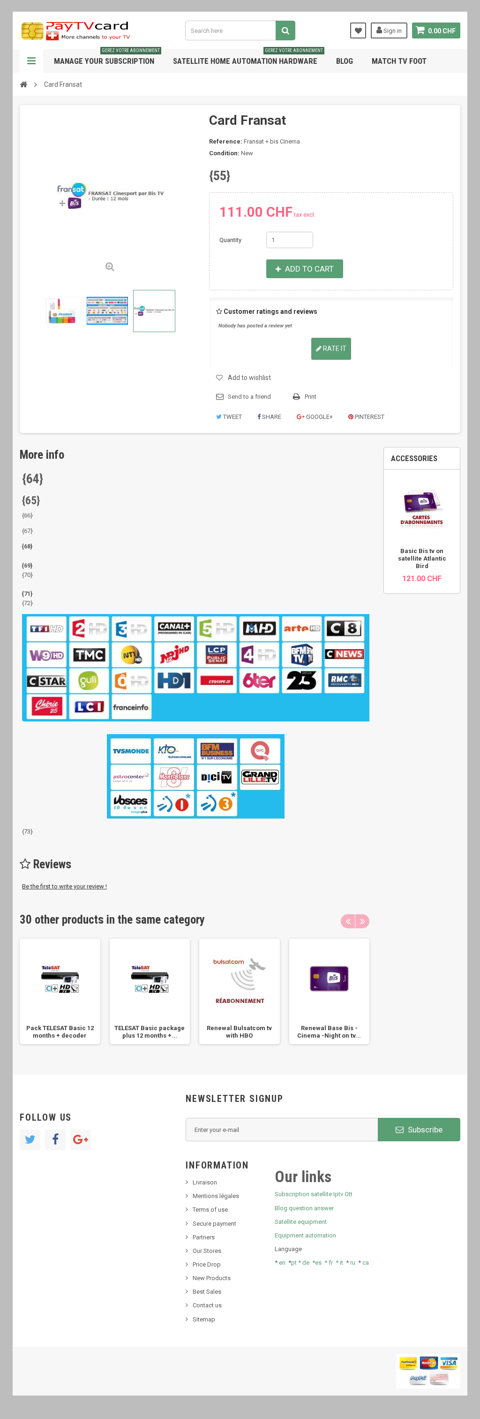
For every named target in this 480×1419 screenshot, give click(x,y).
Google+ (319, 416)
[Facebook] (55, 1140)
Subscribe (424, 1129)
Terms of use (210, 1209)
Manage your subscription (107, 57)
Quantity (230, 239)
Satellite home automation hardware (248, 57)
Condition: (224, 153)
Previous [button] (348, 921)
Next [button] (362, 921)
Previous (27, 311)
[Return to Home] (23, 84)
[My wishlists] (358, 30)
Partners (204, 1237)
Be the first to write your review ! (64, 886)
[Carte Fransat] (60, 311)
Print (310, 396)
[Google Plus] (80, 1140)
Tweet (232, 416)
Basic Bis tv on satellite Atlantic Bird (422, 558)
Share (271, 416)
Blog (344, 61)
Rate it (334, 348)
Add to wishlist (249, 377)
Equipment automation (305, 1235)
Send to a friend (249, 396)
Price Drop (207, 1264)
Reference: (225, 141)
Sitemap (204, 1319)
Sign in (392, 30)
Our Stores (207, 1250)
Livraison (205, 1182)
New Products (212, 1278)
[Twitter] (30, 1140)
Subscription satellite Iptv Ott (313, 1194)
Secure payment (214, 1223)
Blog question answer (304, 1208)
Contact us (207, 1305)
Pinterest (368, 416)
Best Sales (207, 1291)
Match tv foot (399, 61)
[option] (60, 992)
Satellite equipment (301, 1221)
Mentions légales (216, 1195)
